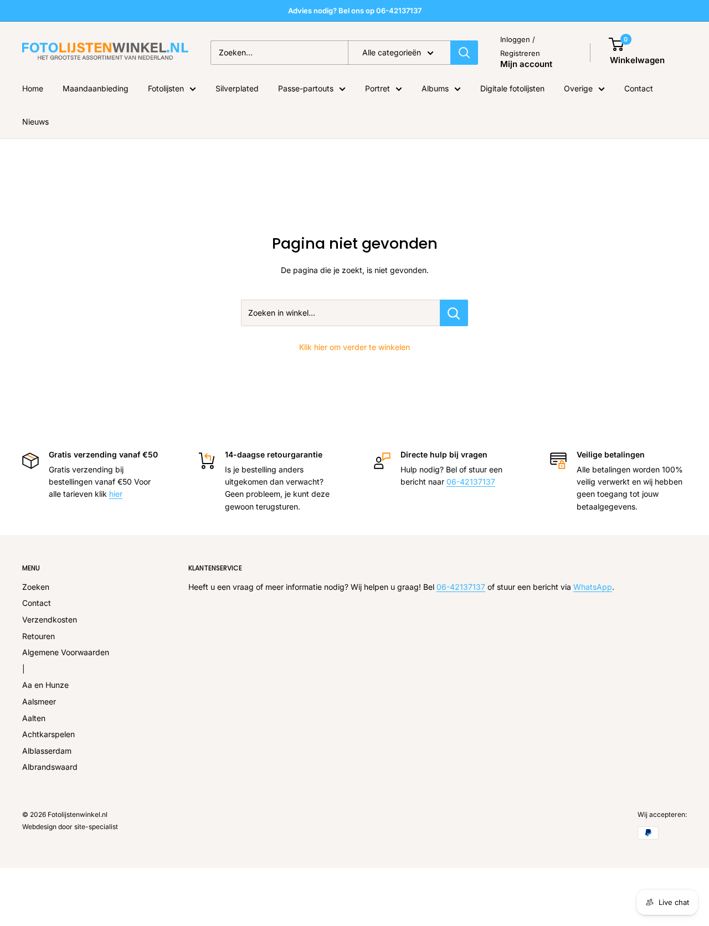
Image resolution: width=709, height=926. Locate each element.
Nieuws (35, 121)
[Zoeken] (464, 52)
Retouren (38, 636)
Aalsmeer (39, 701)
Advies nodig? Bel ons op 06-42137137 (355, 10)
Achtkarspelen (48, 734)
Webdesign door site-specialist (70, 826)
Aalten (33, 718)
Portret (377, 88)
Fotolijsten (166, 88)
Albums (435, 88)
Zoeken (35, 586)
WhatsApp (592, 586)
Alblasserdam (46, 750)
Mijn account (526, 64)
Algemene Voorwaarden (65, 652)
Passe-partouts (305, 88)
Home (32, 88)
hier (115, 493)
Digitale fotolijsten (512, 88)
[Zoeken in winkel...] (454, 313)
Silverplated (237, 88)
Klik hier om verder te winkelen (354, 347)
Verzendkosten (49, 619)
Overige (578, 88)
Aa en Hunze (45, 685)
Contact (638, 88)
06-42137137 (470, 481)
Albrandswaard (50, 766)
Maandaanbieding (96, 88)
